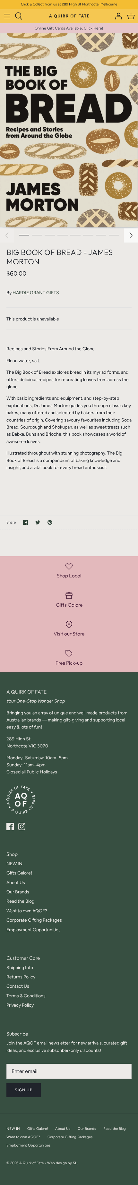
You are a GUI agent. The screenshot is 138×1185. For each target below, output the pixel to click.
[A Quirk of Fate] (69, 15)
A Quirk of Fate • (33, 1163)
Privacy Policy (20, 1005)
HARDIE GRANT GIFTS (36, 292)
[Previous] (7, 235)
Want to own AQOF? (26, 911)
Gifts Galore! (19, 873)
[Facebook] (10, 826)
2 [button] (36, 235)
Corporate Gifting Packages (34, 920)
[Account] (117, 16)
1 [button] (24, 235)
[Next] (131, 235)
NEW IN (14, 863)
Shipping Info (19, 967)
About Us (15, 882)
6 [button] (88, 235)
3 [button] (49, 235)
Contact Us (17, 986)
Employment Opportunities (33, 930)
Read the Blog (20, 901)
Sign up (23, 1089)
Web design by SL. (62, 1163)
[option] (69, 130)
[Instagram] (21, 826)
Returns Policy (20, 977)
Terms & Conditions (26, 996)
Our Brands (17, 892)
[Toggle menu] (7, 16)
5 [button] (75, 235)
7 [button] (101, 235)
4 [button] (62, 235)
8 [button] (114, 235)
